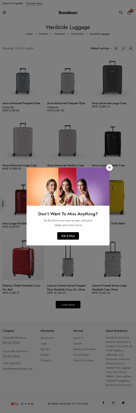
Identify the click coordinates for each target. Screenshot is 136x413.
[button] (109, 167)
